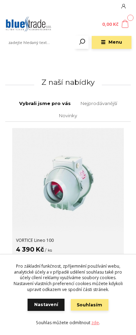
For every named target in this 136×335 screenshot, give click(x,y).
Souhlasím (89, 304)
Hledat (82, 42)
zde (95, 323)
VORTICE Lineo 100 (35, 240)
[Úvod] (28, 24)
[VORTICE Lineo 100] (68, 180)
